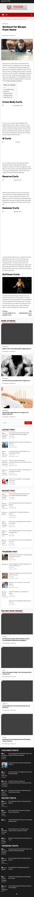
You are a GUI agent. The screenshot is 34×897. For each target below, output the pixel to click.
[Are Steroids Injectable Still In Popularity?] (17, 365)
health (3, 670)
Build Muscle (5, 23)
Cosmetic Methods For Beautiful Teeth (9, 313)
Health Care (5, 703)
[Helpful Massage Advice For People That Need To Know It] (17, 397)
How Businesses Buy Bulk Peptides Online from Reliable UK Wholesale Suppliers (15, 639)
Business (4, 636)
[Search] (32, 14)
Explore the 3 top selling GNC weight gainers (16, 349)
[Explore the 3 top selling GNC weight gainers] (17, 333)
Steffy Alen (13, 35)
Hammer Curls (8, 95)
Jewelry (4, 737)
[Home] (3, 15)
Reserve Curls (8, 93)
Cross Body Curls (9, 89)
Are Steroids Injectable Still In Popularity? (16, 380)
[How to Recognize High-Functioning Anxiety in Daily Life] (17, 657)
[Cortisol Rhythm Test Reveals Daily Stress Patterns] (17, 691)
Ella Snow (14, 643)
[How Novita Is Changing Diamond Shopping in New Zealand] (17, 724)
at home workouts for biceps (14, 81)
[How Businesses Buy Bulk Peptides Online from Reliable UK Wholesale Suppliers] (17, 623)
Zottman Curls (8, 97)
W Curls (6, 91)
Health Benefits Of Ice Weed (25, 313)
